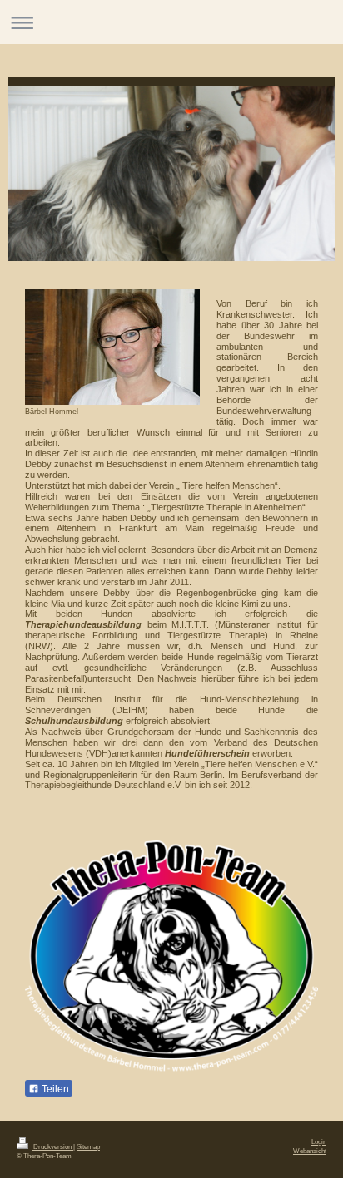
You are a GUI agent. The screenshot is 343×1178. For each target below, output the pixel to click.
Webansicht (309, 1150)
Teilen (54, 1089)
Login (318, 1141)
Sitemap (88, 1146)
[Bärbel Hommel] (112, 347)
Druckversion (52, 1146)
